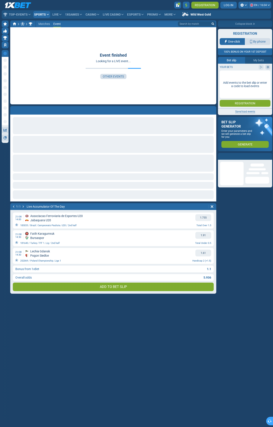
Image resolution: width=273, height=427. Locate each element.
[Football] (22, 23)
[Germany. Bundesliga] (30, 23)
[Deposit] (186, 5)
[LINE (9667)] (14, 23)
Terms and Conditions (255, 85)
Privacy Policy (231, 88)
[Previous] (13, 206)
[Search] (212, 23)
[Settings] (243, 5)
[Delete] (212, 206)
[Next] (23, 206)
